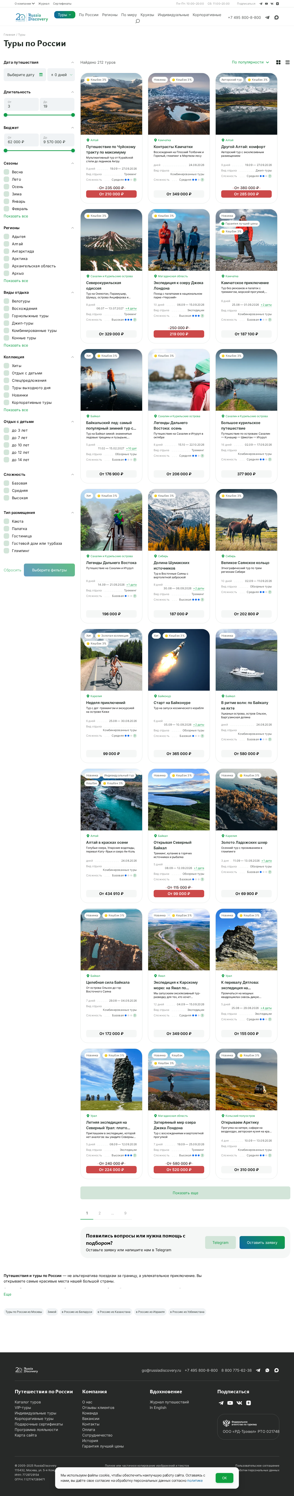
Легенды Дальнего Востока (111, 562)
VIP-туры (23, 1407)
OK (224, 1478)
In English (158, 1407)
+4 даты (131, 308)
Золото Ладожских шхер (244, 842)
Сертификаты (62, 3)
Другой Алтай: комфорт (243, 146)
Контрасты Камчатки (173, 146)
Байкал (95, 416)
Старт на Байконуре (172, 702)
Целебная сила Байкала (108, 982)
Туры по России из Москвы (24, 1312)
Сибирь (162, 556)
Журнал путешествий (169, 1402)
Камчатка (164, 140)
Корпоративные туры (34, 1418)
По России (89, 14)
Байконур (164, 696)
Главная (9, 34)
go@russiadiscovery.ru (161, 1370)
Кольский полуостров (240, 1115)
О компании (23, 3)
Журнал (43, 3)
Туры (62, 14)
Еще (7, 1294)
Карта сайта (26, 1435)
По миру (129, 14)
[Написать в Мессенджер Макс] (276, 17)
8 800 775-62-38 (236, 1370)
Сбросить (12, 570)
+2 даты (266, 304)
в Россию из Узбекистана (187, 1312)
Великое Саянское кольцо (245, 562)
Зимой (52, 1312)
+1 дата (131, 584)
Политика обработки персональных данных (249, 1470)
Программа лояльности (36, 1429)
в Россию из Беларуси (77, 1312)
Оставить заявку (262, 1242)
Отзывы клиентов (98, 1407)
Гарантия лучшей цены (103, 1446)
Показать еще (185, 1193)
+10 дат (131, 448)
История (90, 1440)
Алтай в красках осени (107, 842)
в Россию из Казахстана (114, 1312)
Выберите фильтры (49, 570)
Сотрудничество (97, 1435)
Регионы (110, 14)
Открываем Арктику (240, 1122)
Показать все (16, 216)
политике (195, 1480)
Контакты (90, 1424)
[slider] (5, 115)
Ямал (161, 975)
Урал (228, 975)
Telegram (220, 1242)
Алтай (94, 140)
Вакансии (90, 1418)
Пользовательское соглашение (257, 1465)
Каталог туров (28, 1402)
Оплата (88, 1429)
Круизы (147, 14)
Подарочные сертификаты (39, 1424)
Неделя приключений (105, 702)
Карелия (96, 696)
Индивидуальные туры (35, 1413)
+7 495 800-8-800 (201, 1370)
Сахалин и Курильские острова (111, 276)
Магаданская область (172, 276)
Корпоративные (207, 14)
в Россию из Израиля (150, 1312)
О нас (87, 1402)
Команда (90, 1413)
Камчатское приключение (245, 282)
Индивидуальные (173, 14)
